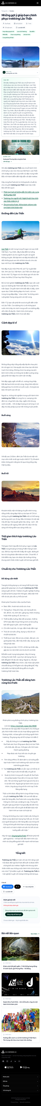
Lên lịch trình (26, 34)
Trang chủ (4, 11)
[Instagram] (7, 1061)
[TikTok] (11, 1061)
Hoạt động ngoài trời (8, 31)
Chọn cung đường (15, 34)
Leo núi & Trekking (22, 31)
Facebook (8, 887)
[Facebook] (3, 1061)
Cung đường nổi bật (8, 37)
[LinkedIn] (15, 1061)
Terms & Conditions (25, 1102)
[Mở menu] (37, 3)
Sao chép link (29, 887)
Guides (12, 11)
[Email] (19, 1061)
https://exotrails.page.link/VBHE (24, 726)
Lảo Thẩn (5, 249)
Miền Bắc (5, 34)
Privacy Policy (14, 1102)
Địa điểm (32, 31)
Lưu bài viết (21, 27)
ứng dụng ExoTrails (19, 836)
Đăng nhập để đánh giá (14, 914)
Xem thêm (34, 934)
